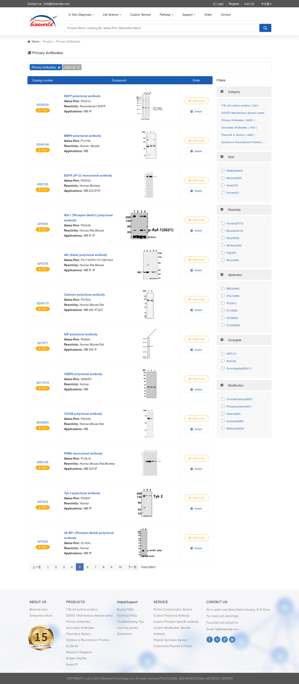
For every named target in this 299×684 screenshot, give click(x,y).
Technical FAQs (127, 615)
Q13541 (86, 543)
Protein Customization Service (173, 609)
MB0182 (42, 184)
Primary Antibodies (44, 67)
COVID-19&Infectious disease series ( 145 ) (244, 113)
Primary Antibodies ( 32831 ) (238, 120)
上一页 (36, 567)
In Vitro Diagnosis (80, 14)
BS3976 (42, 502)
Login (220, 4)
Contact (226, 14)
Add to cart (198, 100)
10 (120, 567)
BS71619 (43, 382)
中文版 (266, 4)
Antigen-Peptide (76, 658)
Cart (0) (249, 4)
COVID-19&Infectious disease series (89, 615)
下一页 (132, 567)
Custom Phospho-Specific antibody (176, 621)
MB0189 (42, 462)
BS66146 (43, 144)
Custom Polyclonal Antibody (171, 615)
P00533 (86, 180)
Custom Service (140, 14)
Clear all (70, 67)
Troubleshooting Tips (130, 621)
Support (187, 14)
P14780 (86, 141)
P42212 (86, 101)
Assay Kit (72, 664)
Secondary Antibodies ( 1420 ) (239, 127)
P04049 (86, 225)
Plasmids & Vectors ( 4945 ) (237, 135)
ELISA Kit (72, 646)
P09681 (86, 339)
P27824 (86, 300)
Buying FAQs (125, 609)
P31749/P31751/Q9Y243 (97, 260)
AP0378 (42, 263)
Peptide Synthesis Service (170, 640)
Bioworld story (38, 609)
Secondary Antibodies (80, 628)
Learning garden (127, 628)
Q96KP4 (86, 379)
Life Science (111, 14)
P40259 (86, 419)
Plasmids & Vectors (78, 634)
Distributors (124, 634)
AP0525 (42, 541)
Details (198, 111)
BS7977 (42, 343)
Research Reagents (79, 652)
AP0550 (42, 224)
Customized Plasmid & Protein (173, 646)
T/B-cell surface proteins (81, 609)
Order (208, 14)
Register (234, 4)
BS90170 (43, 303)
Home (35, 41)
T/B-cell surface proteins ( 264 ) (240, 105)
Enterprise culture (40, 615)
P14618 (86, 458)
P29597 (86, 498)
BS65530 (43, 104)
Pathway (165, 14)
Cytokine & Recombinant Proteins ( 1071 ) (244, 142)
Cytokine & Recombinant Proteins (87, 640)
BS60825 (43, 422)
